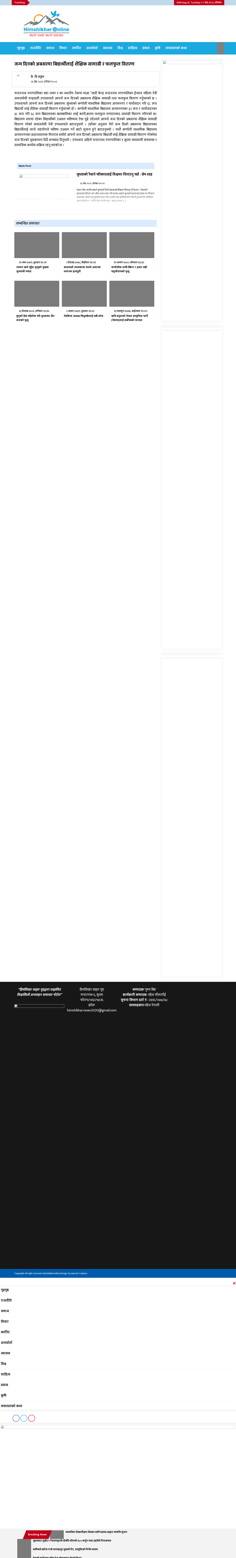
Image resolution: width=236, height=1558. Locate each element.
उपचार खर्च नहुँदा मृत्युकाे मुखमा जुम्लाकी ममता (32, 269)
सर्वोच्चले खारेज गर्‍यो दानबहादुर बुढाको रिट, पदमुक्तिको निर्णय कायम (65, 1550)
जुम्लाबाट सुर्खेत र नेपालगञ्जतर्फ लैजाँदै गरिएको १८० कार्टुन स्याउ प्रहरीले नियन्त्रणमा (72, 1541)
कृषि (157, 48)
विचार (63, 48)
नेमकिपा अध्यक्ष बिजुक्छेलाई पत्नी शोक (83, 316)
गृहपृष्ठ (21, 48)
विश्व (120, 48)
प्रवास (146, 48)
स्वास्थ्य (107, 48)
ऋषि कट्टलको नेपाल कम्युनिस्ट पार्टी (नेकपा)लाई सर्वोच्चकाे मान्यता (129, 318)
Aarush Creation (79, 1273)
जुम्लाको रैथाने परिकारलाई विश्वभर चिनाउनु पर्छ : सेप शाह (114, 175)
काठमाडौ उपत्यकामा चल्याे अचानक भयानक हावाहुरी (82, 269)
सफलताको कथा (176, 48)
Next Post (25, 166)
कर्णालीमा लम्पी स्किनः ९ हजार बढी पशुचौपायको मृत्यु (129, 269)
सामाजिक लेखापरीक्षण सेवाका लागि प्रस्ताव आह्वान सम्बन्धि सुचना (96, 1532)
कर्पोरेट (76, 48)
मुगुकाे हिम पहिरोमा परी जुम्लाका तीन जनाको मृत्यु (35, 318)
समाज (50, 48)
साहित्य (132, 48)
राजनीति (35, 48)
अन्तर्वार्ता (92, 48)
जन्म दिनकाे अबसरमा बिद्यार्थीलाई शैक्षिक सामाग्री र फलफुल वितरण (74, 64)
